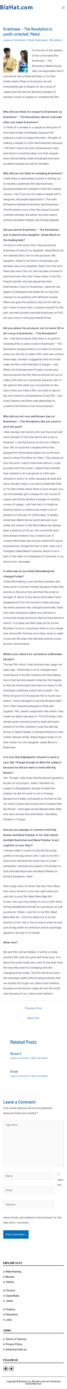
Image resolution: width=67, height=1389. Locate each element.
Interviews (41, 40)
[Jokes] (33, 1301)
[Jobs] (33, 1319)
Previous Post (33, 1008)
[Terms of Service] (33, 1339)
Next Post (33, 1018)
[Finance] (33, 1309)
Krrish (14, 1071)
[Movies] (33, 1277)
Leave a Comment (14, 40)
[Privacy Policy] (33, 1344)
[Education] (33, 1314)
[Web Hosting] (33, 1271)
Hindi (31, 40)
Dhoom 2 (15, 1053)
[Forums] (33, 1290)
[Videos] (33, 1282)
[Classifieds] (33, 1295)
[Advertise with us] (33, 1349)
